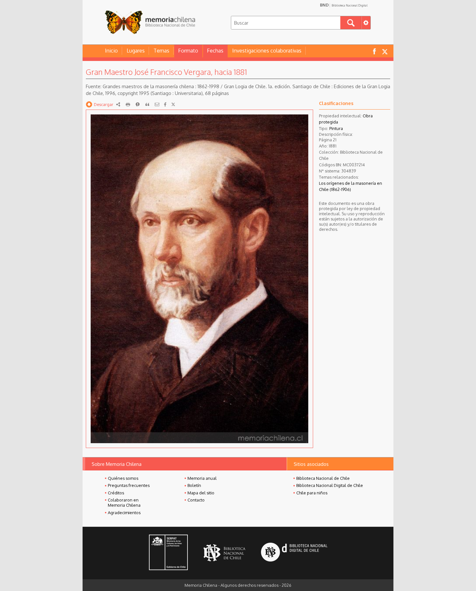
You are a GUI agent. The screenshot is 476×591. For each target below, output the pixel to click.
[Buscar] (350, 22)
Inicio (111, 50)
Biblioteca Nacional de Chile (323, 478)
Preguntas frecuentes (129, 485)
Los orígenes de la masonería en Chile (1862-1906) (350, 186)
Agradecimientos (124, 512)
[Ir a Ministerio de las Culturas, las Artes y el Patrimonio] (168, 553)
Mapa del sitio (200, 492)
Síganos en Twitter (385, 51)
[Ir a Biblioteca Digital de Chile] (294, 553)
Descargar (103, 104)
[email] (157, 104)
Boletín (194, 485)
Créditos (116, 492)
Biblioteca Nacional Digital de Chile (329, 485)
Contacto (196, 499)
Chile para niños (311, 492)
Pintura (336, 128)
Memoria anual (202, 478)
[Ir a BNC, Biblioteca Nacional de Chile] (224, 553)
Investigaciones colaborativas (266, 50)
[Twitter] (173, 104)
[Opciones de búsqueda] (365, 22)
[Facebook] (165, 104)
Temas (161, 50)
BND (344, 4)
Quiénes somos (123, 478)
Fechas (215, 50)
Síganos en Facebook (374, 51)
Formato (188, 50)
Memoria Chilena (149, 22)
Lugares (136, 50)
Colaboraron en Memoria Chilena (124, 502)
